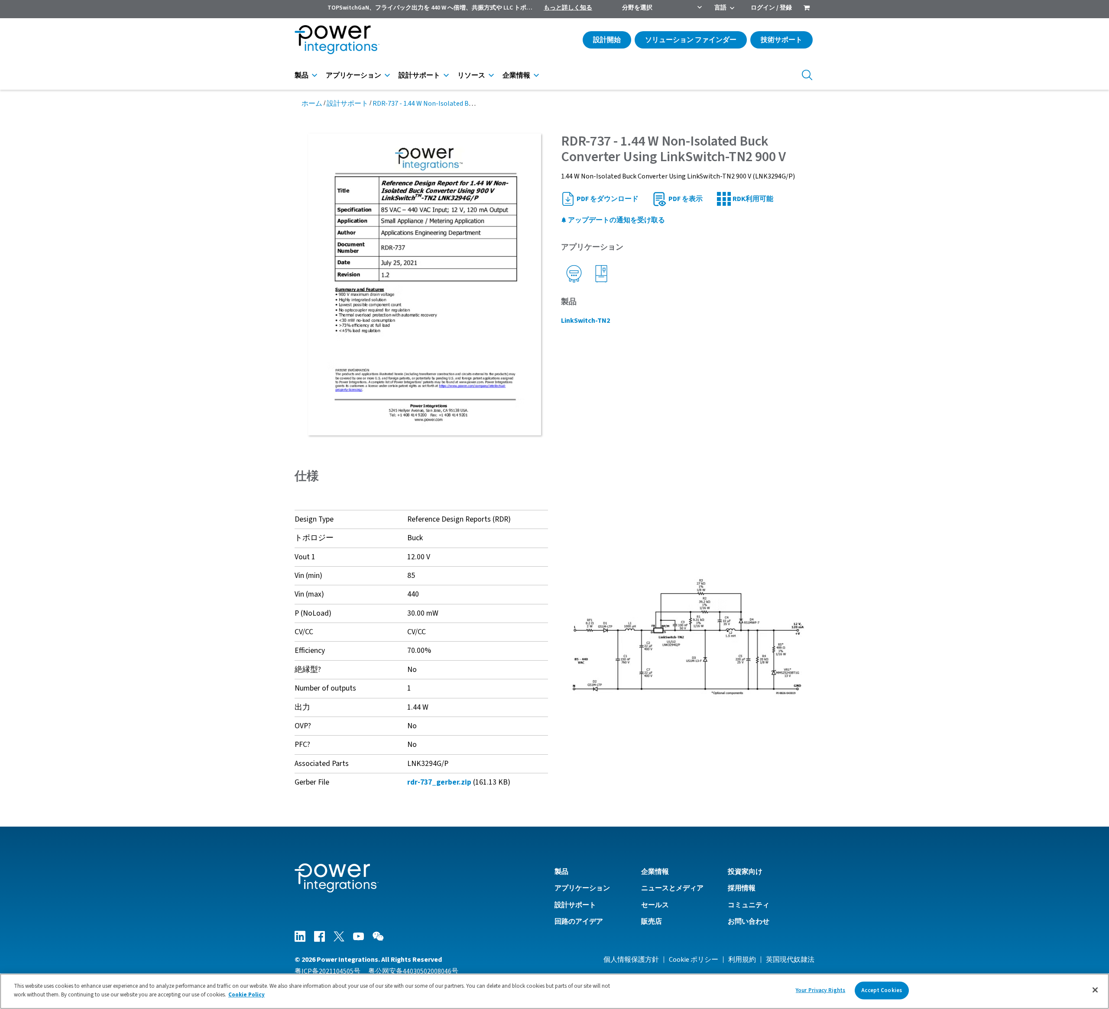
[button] (687, 636)
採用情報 (742, 888)
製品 (301, 75)
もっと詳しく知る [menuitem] (568, 8)
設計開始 (607, 40)
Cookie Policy (246, 994)
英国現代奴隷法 (790, 959)
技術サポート (781, 40)
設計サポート (419, 75)
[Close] (1095, 989)
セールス (655, 905)
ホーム (312, 103)
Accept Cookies (881, 990)
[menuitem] (806, 8)
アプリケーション (353, 75)
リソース (471, 75)
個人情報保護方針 (631, 959)
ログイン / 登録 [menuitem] (771, 8)
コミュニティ (748, 905)
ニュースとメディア (672, 888)
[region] (554, 991)
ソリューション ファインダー (690, 40)
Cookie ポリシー (693, 959)
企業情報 (516, 75)
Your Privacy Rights (820, 990)
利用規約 (742, 959)
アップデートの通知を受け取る (616, 220)
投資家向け (745, 871)
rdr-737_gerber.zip (439, 782)
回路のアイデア (578, 921)
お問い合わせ (748, 921)
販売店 (651, 921)
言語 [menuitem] (720, 8)
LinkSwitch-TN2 (585, 320)
